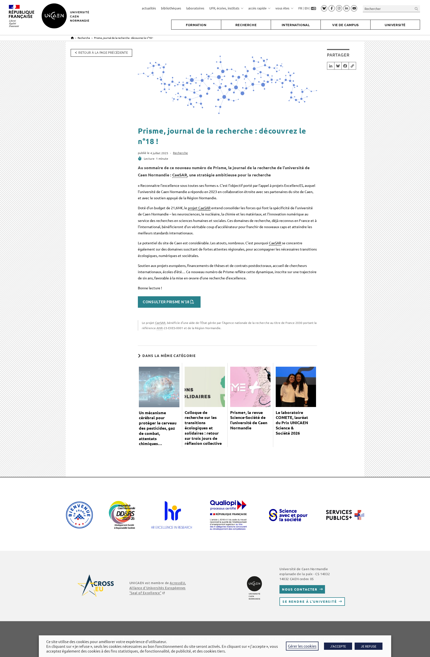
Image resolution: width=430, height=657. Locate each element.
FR (300, 8)
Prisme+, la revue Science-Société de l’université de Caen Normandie (248, 420)
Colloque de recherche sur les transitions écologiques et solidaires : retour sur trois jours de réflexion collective (203, 428)
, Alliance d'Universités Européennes (157, 588)
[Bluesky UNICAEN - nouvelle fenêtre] (324, 8)
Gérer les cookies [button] (302, 646)
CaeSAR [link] (179, 174)
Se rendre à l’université (309, 601)
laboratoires (195, 8)
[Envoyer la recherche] (416, 8)
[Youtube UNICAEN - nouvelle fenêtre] (354, 8)
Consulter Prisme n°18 (166, 302)
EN (307, 8)
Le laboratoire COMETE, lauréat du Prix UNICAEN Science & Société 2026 (292, 423)
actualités (149, 8)
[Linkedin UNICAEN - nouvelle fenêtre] (346, 8)
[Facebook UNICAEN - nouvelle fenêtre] (331, 8)
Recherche (180, 153)
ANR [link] (160, 328)
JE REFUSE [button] (368, 646)
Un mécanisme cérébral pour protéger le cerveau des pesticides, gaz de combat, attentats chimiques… (157, 428)
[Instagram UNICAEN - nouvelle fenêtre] (339, 8)
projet (199, 207)
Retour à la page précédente (103, 52)
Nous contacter (300, 589)
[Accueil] (72, 38)
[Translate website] (313, 8)
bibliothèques (171, 8)
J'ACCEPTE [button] (338, 646)
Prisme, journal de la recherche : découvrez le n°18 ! (123, 38)
